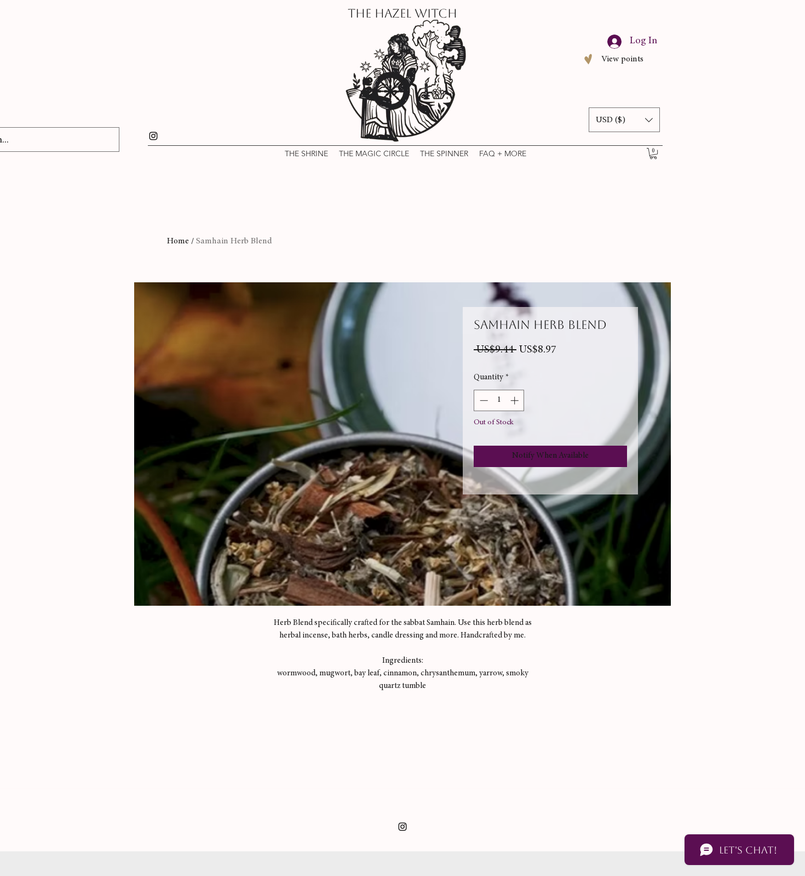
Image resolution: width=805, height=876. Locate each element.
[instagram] (153, 135)
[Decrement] (482, 400)
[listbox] (624, 119)
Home (178, 241)
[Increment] (515, 400)
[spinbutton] (499, 400)
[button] (653, 153)
